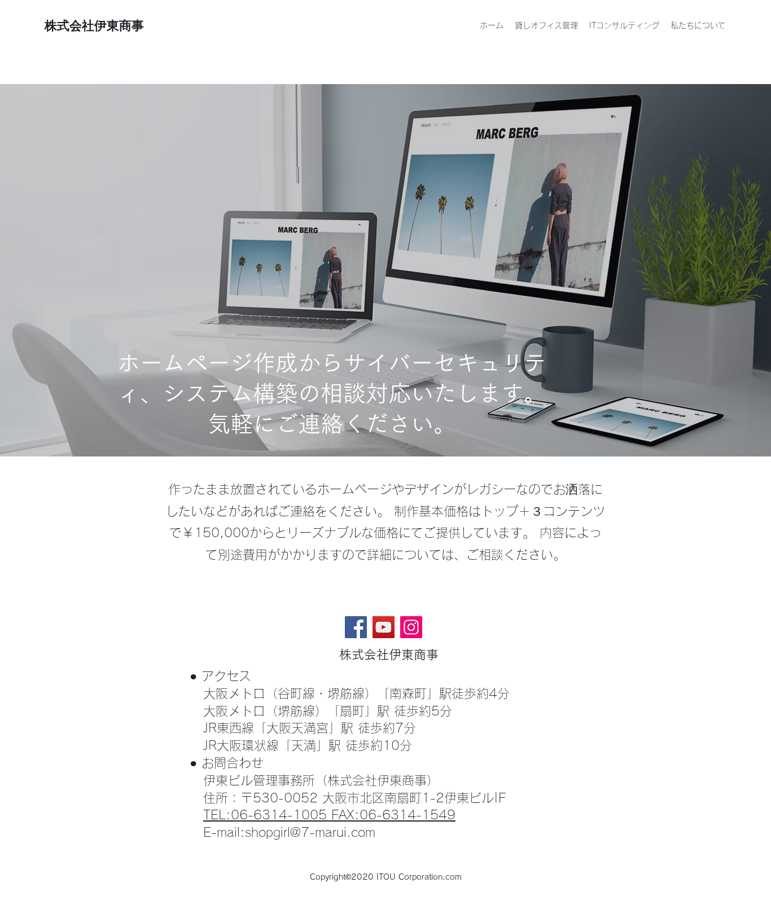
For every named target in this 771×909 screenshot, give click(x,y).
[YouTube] (384, 627)
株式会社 (69, 25)
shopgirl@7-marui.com (310, 832)
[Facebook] (356, 627)
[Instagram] (411, 627)
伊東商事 (119, 25)
